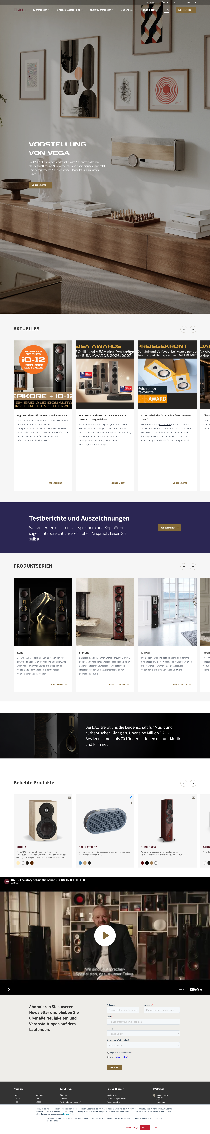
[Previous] (183, 329)
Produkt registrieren (114, 1102)
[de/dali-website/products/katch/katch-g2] (105, 819)
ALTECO (38, 1102)
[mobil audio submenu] (135, 10)
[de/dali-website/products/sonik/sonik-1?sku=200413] (27, 863)
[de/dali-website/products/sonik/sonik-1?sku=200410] (22, 863)
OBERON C (39, 1095)
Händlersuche (112, 1095)
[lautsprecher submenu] (49, 10)
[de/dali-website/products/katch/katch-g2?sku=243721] (89, 863)
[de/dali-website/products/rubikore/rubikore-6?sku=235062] (156, 863)
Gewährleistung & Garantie (116, 1099)
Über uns (63, 1095)
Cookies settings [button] (131, 1127)
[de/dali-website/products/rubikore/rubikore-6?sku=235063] (147, 863)
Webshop (63, 1099)
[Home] (20, 10)
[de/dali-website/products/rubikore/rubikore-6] (167, 819)
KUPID (38, 1099)
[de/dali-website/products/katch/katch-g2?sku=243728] (80, 863)
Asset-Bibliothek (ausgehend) (70, 1102)
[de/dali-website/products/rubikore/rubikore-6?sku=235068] (151, 863)
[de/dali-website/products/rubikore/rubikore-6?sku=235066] (142, 863)
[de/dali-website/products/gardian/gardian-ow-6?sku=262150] (204, 863)
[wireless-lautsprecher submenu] (82, 10)
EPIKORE (17, 1099)
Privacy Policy (68, 1114)
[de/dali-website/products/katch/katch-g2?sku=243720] (85, 863)
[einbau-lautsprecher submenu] (113, 10)
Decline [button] (157, 1127)
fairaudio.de (165, 424)
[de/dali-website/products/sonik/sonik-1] (43, 819)
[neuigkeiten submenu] (156, 10)
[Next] (193, 329)
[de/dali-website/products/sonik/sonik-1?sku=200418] (32, 863)
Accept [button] (144, 1127)
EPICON (16, 1102)
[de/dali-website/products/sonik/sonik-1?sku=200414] (18, 863)
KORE (16, 1095)
